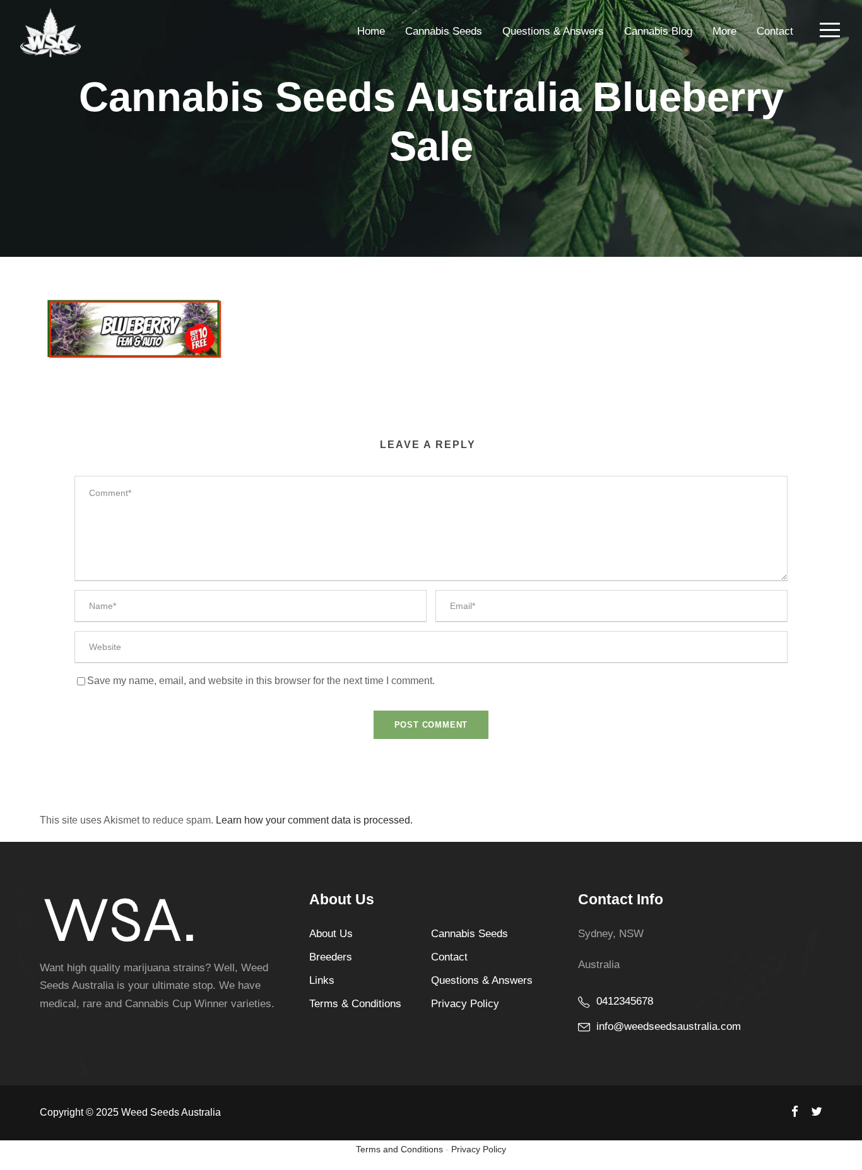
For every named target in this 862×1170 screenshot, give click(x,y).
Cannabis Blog (658, 31)
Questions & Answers (553, 31)
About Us (331, 934)
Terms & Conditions (355, 1004)
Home (371, 31)
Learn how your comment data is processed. (314, 820)
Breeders (330, 957)
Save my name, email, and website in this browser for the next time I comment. (261, 680)
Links (321, 980)
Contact (775, 31)
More (724, 31)
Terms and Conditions (399, 1149)
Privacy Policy (465, 1004)
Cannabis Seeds (443, 31)
